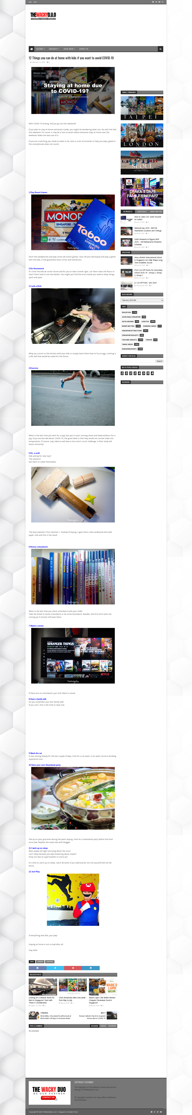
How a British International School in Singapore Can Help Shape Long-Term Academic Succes (148, 260)
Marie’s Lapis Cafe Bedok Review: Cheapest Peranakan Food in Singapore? (102, 1000)
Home (30, 2)
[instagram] (162, 2)
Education (126, 312)
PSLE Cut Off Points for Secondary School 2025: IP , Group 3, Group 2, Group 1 (148, 272)
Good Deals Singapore (131, 317)
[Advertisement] (115, 25)
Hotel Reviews (128, 321)
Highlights (53, 48)
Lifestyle (49, 961)
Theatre (149, 340)
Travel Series (127, 344)
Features (39, 48)
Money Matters (128, 326)
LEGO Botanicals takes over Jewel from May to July (72, 999)
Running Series (149, 326)
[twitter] (156, 2)
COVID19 (40, 961)
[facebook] (153, 2)
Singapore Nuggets (130, 335)
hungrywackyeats (129, 349)
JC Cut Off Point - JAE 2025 (145, 283)
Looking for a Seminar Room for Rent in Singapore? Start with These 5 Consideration (41, 1000)
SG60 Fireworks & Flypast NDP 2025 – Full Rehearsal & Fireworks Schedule (148, 241)
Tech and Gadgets (129, 340)
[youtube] (159, 2)
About (35, 2)
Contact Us (83, 48)
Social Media (68, 48)
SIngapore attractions (132, 331)
